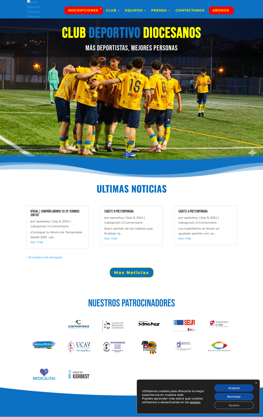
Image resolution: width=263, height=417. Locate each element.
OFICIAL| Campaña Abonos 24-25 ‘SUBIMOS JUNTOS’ (55, 213)
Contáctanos (189, 10)
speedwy (43, 221)
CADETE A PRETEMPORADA (193, 211)
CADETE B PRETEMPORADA (119, 211)
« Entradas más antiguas (44, 257)
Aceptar (234, 388)
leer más (36, 242)
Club (111, 10)
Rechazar (234, 397)
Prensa (159, 10)
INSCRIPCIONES (83, 10)
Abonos (220, 10)
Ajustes (234, 405)
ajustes (195, 402)
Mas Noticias (131, 272)
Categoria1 (38, 226)
